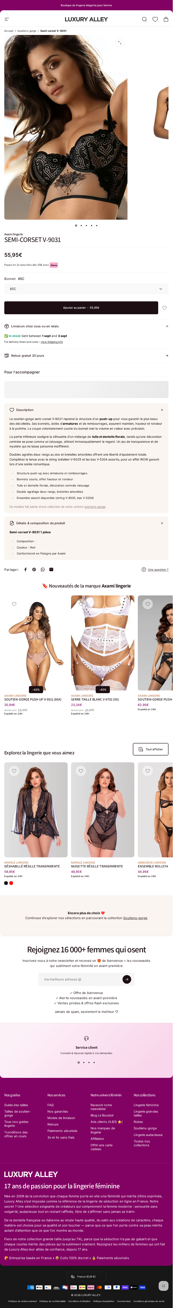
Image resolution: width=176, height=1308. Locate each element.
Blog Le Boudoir (102, 1115)
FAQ (50, 1105)
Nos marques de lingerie (103, 1130)
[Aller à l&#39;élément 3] (86, 225)
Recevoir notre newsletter (101, 1107)
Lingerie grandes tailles (146, 1113)
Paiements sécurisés (62, 1131)
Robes (138, 1122)
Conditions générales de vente (149, 1301)
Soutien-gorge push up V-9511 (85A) (33, 699)
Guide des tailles (16, 1105)
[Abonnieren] (127, 979)
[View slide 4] (94, 1062)
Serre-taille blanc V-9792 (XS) (95, 699)
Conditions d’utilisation (79, 1301)
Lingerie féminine (146, 1105)
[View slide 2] (83, 1062)
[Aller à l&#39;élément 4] (91, 225)
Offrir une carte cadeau (101, 1147)
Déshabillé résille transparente (32, 866)
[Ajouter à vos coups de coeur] (164, 307)
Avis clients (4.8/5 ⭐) (107, 1122)
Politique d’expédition (103, 1301)
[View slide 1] (78, 1062)
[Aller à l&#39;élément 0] (76, 225)
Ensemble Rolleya (153, 866)
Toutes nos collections (142, 1143)
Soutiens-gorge (26, 30)
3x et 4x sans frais (60, 1137)
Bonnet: (14, 279)
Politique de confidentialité (52, 1301)
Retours (53, 1124)
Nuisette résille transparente (97, 866)
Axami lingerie (13, 234)
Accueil (9, 30)
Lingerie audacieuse (148, 1135)
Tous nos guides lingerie (16, 1124)
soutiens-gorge (95, 506)
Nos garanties (57, 1111)
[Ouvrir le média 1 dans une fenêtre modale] (119, 42)
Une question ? (158, 569)
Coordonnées (124, 1301)
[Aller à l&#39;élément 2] (81, 225)
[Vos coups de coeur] (155, 19)
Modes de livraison (61, 1118)
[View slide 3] (89, 1062)
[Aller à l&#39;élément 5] (96, 225)
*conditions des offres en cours (16, 1134)
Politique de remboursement (22, 1301)
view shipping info (52, 341)
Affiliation (97, 1139)
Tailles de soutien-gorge (17, 1113)
